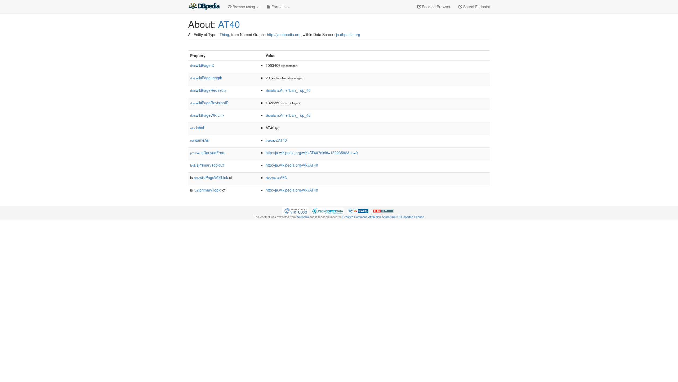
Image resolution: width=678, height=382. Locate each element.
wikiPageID (202, 65)
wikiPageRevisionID (209, 102)
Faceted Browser (435, 6)
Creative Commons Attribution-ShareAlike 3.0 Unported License (383, 217)
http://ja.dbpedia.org (284, 34)
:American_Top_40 (288, 90)
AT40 (229, 24)
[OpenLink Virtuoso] (295, 210)
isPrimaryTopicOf (207, 165)
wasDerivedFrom (207, 152)
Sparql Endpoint (476, 6)
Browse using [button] (243, 6)
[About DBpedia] (204, 6)
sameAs (199, 140)
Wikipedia (302, 217)
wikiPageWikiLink (207, 115)
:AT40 (276, 140)
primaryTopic (207, 190)
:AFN (276, 177)
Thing (224, 34)
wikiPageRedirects (208, 90)
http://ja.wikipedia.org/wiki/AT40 (292, 165)
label (197, 127)
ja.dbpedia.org (348, 34)
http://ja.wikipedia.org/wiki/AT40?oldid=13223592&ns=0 (312, 152)
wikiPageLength (206, 77)
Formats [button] (278, 6)
